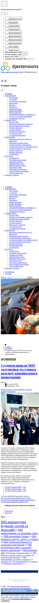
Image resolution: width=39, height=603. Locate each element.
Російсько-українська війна (19, 553)
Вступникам (13, 98)
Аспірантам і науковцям (17, 101)
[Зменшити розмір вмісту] (23, 52)
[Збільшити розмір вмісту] (26, 52)
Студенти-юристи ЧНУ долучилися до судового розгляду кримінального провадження (19, 371)
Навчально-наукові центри (18, 143)
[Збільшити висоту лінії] (23, 57)
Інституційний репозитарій (19, 171)
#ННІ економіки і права (9, 389)
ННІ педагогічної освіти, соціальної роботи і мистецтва (16, 547)
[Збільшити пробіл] (31, 59)
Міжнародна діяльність (17, 132)
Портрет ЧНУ (14, 122)
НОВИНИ (8, 94)
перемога (34, 562)
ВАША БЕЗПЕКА (15, 111)
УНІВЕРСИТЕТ (11, 120)
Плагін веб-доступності (10, 72)
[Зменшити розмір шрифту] (23, 55)
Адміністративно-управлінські (20, 145)
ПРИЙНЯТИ (5, 601)
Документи (13, 107)
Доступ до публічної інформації (20, 116)
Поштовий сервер (15, 167)
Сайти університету (16, 173)
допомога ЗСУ (6, 562)
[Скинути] (2, 13)
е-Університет (14, 158)
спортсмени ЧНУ (21, 562)
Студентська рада (15, 133)
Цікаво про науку (15, 109)
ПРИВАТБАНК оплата (17, 166)
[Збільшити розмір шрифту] (26, 55)
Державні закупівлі (16, 162)
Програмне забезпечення (18, 169)
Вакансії (12, 105)
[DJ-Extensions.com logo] (19, 70)
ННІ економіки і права (16, 536)
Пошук (30, 277)
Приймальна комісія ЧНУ (13, 563)
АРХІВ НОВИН (19, 571)
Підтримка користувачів (17, 160)
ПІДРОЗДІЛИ (10, 137)
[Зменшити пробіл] (28, 59)
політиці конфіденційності (22, 599)
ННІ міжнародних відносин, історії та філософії (14, 526)
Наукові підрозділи (16, 150)
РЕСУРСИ (9, 156)
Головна (8, 347)
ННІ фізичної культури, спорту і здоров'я (19, 538)
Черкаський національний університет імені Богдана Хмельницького (16, 587)
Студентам (13, 99)
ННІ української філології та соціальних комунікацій (16, 543)
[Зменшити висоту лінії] (20, 57)
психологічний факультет (10, 557)
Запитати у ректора (12, 175)
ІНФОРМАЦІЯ (10, 96)
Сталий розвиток (15, 130)
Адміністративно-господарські (20, 149)
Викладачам (13, 103)
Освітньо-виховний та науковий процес (23, 147)
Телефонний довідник (17, 118)
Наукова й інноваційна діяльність (21, 124)
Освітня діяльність (15, 128)
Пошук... (4, 277)
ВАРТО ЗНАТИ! (15, 113)
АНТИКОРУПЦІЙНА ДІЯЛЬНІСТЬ (22, 115)
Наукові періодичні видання (19, 126)
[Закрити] (6, 13)
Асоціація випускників (17, 135)
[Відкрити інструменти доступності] (4, 4)
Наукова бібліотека (16, 152)
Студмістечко (14, 154)
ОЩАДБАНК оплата (16, 164)
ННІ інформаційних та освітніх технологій (15, 558)
